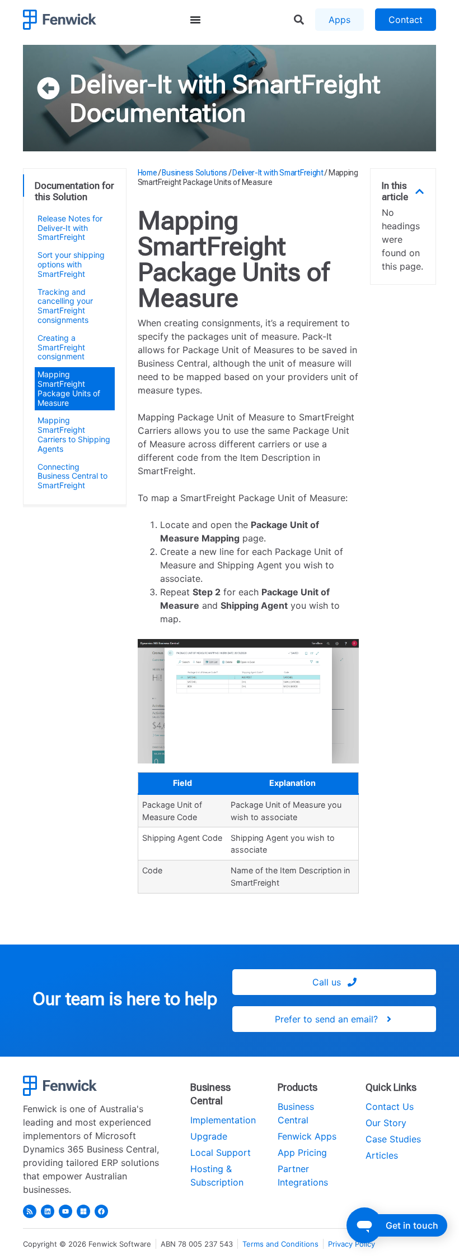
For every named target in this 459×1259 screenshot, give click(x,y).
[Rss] (29, 1211)
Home (147, 172)
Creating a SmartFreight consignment (61, 347)
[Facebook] (101, 1211)
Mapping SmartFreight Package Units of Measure (69, 388)
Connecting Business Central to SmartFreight (72, 476)
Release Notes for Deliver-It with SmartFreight (70, 228)
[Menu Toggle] (195, 19)
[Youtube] (65, 1211)
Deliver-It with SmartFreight (225, 84)
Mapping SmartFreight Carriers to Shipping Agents (74, 434)
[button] (419, 191)
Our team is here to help (124, 999)
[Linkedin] (47, 1211)
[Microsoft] (83, 1211)
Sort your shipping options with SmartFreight (71, 264)
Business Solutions (194, 172)
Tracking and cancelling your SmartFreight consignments (65, 306)
